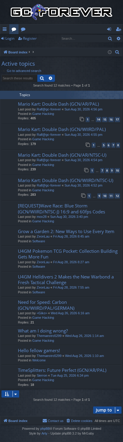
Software (38, 241)
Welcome (39, 360)
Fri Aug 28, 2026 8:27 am (71, 262)
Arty (44, 433)
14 (98, 119)
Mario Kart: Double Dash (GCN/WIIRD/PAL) (62, 129)
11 (111, 196)
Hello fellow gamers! (39, 350)
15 (104, 119)
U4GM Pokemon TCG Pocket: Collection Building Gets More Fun (68, 254)
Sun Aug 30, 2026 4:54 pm (83, 160)
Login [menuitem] (110, 30)
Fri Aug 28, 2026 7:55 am (71, 287)
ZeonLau (43, 236)
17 (117, 119)
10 (117, 171)
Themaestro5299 (49, 336)
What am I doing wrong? (43, 331)
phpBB (45, 428)
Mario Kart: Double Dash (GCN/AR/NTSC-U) (62, 155)
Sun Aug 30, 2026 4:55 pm (83, 134)
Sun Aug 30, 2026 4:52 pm (83, 185)
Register (30, 38)
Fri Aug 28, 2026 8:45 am (71, 236)
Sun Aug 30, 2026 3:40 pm (69, 216)
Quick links (5, 30)
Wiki (24, 30)
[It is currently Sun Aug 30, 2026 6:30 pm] (110, 52)
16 (111, 119)
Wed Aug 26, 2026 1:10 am (84, 356)
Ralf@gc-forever (49, 109)
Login (9, 38)
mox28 (42, 216)
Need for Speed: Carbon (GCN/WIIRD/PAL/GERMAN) (46, 305)
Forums (15, 30)
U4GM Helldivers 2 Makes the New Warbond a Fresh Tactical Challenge (66, 279)
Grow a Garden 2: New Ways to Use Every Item (66, 231)
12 (117, 196)
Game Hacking (43, 113)
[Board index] (61, 12)
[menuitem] (117, 52)
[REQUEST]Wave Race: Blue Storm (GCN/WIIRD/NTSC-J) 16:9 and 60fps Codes (61, 208)
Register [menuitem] (119, 30)
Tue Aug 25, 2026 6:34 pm (70, 375)
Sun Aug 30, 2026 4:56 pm (83, 109)
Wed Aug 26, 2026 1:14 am (84, 336)
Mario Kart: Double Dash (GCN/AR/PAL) (58, 104)
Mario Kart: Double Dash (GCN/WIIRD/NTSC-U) (65, 180)
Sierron (42, 375)
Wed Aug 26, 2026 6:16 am (70, 313)
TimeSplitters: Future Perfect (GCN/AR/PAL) (62, 370)
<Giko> (42, 313)
